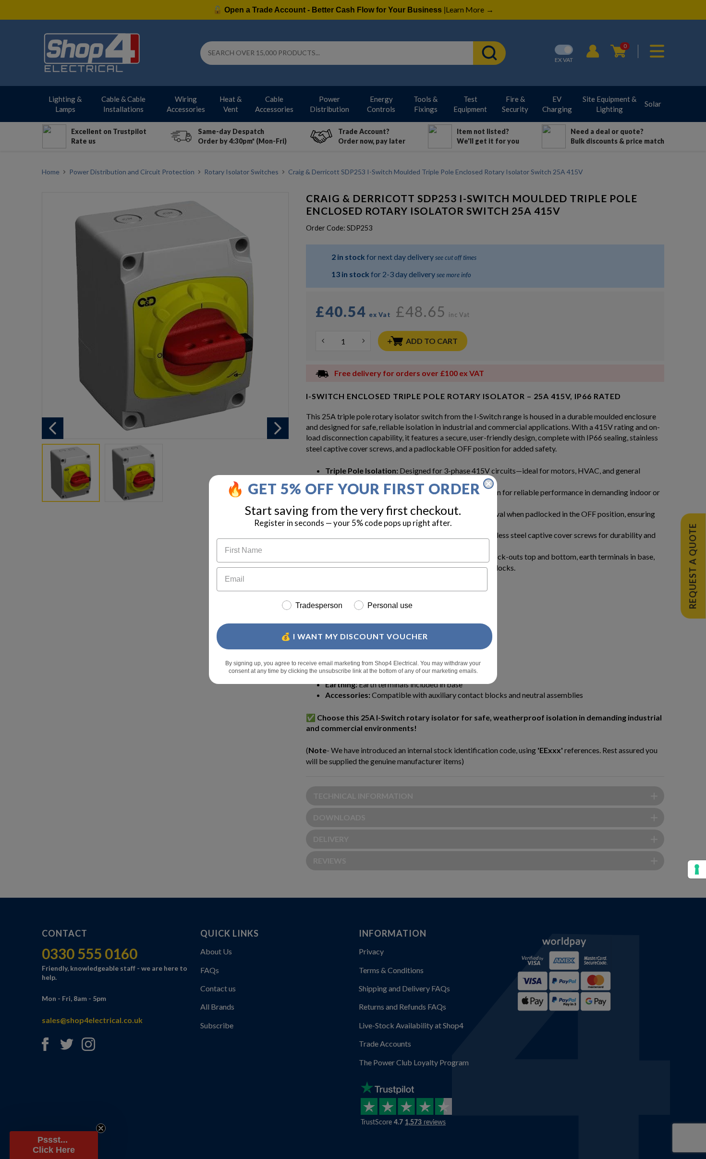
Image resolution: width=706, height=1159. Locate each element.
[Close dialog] (488, 483)
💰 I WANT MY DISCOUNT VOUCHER (354, 636)
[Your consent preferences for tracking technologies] (697, 869)
